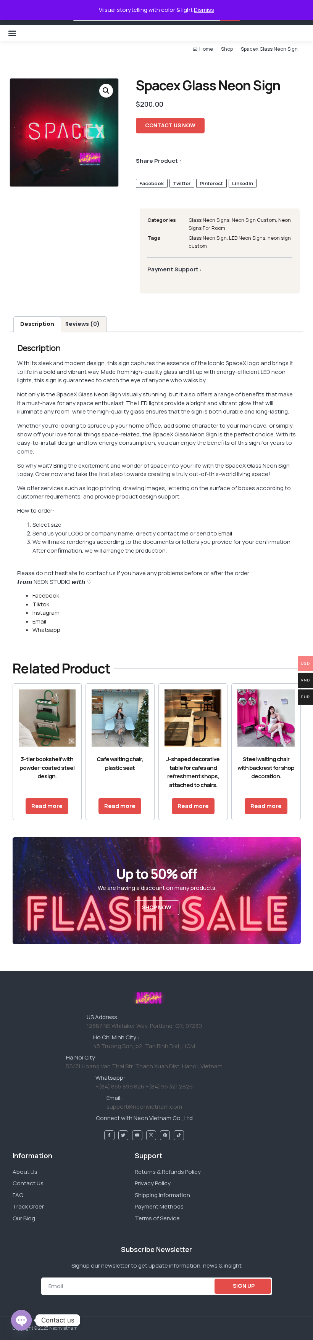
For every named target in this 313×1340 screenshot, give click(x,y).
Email (225, 533)
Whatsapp (46, 630)
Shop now (156, 907)
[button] (12, 33)
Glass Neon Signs (209, 219)
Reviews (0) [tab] (82, 324)
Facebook (45, 595)
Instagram (46, 613)
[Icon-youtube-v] (137, 1135)
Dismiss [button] (204, 10)
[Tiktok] (179, 1135)
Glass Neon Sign (208, 237)
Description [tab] (37, 324)
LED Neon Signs (247, 237)
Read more (47, 806)
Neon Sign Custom (254, 219)
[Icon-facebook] (109, 1135)
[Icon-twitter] (123, 1135)
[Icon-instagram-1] (151, 1135)
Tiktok (40, 604)
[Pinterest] (165, 1135)
